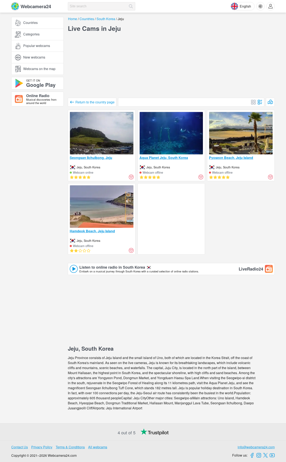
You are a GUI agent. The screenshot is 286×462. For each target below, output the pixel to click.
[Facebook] (252, 455)
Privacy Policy (41, 447)
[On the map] (270, 102)
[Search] (130, 6)
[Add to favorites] (131, 177)
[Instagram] (258, 455)
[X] (265, 455)
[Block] (253, 102)
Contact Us (19, 447)
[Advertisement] (37, 156)
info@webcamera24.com (256, 447)
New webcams (34, 57)
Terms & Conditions (70, 447)
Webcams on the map (39, 68)
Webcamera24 (36, 6)
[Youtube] (272, 455)
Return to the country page (95, 102)
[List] (260, 102)
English (245, 6)
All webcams (97, 447)
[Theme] (260, 6)
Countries (30, 22)
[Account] (270, 6)
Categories (31, 34)
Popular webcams (36, 45)
